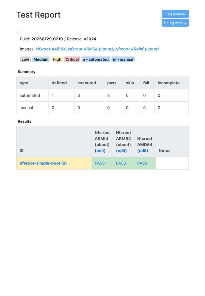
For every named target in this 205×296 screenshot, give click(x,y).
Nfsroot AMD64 (51, 48)
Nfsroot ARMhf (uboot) (137, 48)
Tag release (175, 14)
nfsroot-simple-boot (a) (43, 163)
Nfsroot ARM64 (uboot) (90, 48)
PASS (100, 163)
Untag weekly (175, 23)
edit (100, 150)
